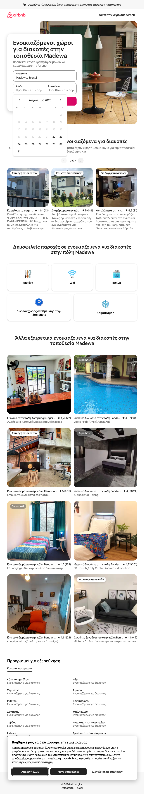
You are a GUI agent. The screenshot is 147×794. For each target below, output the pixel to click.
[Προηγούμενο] (64, 160)
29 (54, 144)
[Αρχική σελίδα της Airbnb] (16, 15)
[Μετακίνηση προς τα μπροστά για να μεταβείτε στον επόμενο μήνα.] (61, 100)
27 (40, 144)
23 (61, 136)
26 (33, 144)
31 (19, 151)
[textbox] (29, 90)
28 (47, 144)
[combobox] (45, 77)
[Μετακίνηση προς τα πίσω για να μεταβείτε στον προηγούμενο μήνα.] (19, 100)
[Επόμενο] (81, 160)
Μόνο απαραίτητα (68, 771)
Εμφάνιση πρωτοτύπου (107, 4)
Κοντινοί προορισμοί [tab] (19, 668)
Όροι (80, 788)
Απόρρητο (67, 788)
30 (61, 144)
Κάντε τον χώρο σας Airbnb (116, 15)
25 (26, 144)
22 (54, 136)
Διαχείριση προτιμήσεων (107, 771)
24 (19, 144)
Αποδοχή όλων (30, 771)
